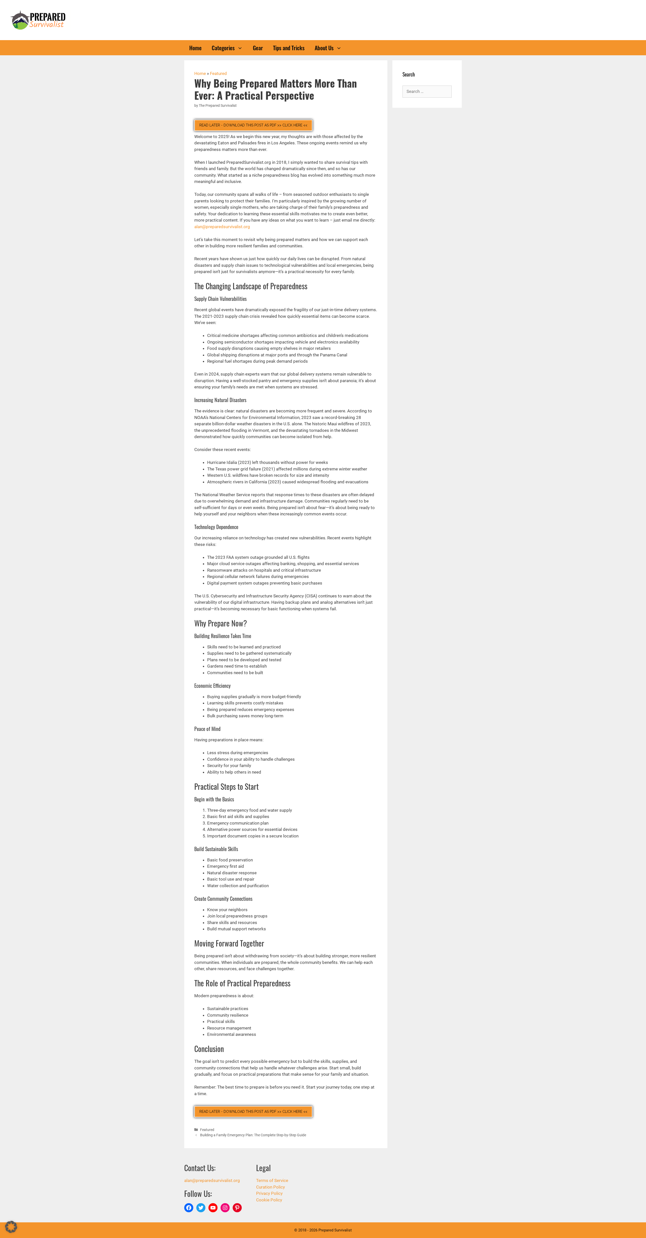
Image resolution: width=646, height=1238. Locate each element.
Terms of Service (272, 1180)
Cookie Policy (269, 1199)
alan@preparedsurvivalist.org (222, 226)
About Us (324, 48)
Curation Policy (270, 1187)
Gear (258, 48)
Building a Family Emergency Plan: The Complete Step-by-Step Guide (253, 1135)
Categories (223, 48)
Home (195, 48)
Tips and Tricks (289, 48)
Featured (218, 73)
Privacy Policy (269, 1193)
